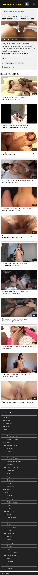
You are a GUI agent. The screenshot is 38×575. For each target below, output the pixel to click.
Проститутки (11, 433)
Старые (9, 565)
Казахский (6, 489)
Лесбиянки (10, 562)
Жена (9, 521)
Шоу (8, 505)
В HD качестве (7, 423)
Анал (8, 549)
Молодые (10, 514)
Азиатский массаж (13, 458)
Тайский (5, 430)
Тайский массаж (12, 439)
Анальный (10, 486)
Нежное (9, 530)
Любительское (12, 502)
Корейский (6, 417)
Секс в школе (11, 527)
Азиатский (19, 63)
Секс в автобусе (12, 467)
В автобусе (10, 499)
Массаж (9, 540)
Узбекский (6, 420)
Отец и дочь (11, 543)
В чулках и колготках (14, 477)
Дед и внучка (11, 518)
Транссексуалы (12, 436)
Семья (9, 508)
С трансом (10, 470)
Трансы (9, 546)
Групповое (10, 533)
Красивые (10, 464)
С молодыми (11, 480)
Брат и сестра (11, 555)
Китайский (6, 426)
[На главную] (13, 4)
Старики (9, 455)
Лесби (9, 483)
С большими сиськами (14, 461)
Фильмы (9, 474)
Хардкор (10, 568)
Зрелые (9, 536)
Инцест (9, 496)
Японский (6, 492)
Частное (9, 452)
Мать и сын (10, 511)
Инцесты (9, 63)
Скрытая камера (12, 552)
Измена (9, 558)
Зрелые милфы (12, 445)
